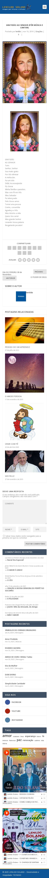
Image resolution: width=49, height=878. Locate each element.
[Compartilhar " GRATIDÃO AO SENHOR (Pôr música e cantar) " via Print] (29, 252)
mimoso (5, 740)
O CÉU (10, 580)
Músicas (18, 642)
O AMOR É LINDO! (14, 570)
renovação (28, 740)
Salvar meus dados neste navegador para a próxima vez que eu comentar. (22, 537)
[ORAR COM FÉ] (24, 421)
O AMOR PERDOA (13, 396)
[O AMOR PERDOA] (24, 373)
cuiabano (16, 736)
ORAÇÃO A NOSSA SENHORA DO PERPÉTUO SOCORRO (24, 589)
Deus (22, 736)
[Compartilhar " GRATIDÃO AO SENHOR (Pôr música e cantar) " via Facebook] (9, 247)
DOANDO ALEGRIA (12, 648)
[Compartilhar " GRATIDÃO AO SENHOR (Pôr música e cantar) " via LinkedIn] (34, 247)
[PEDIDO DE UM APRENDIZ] (24, 330)
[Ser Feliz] (24, 461)
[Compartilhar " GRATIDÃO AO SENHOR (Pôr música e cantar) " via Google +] (19, 247)
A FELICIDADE (12, 598)
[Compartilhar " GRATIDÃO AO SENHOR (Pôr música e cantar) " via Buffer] (39, 247)
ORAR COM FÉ (11, 444)
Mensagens (19, 633)
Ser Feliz (9, 476)
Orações (39, 31)
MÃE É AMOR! (13, 615)
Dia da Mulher (11, 665)
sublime (37, 740)
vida (42, 740)
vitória (5, 743)
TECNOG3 (17, 875)
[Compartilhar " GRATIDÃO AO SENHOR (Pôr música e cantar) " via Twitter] (14, 247)
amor (7, 735)
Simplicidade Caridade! (15, 683)
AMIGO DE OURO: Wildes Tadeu (18, 657)
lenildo (18, 31)
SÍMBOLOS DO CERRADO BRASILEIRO (20, 630)
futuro (39, 736)
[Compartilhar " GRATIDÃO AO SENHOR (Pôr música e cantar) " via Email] (24, 252)
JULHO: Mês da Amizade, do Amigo (22, 607)
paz (19, 740)
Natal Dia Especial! (15, 560)
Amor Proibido (11, 639)
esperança (30, 736)
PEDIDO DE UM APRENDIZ (17, 347)
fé (43, 736)
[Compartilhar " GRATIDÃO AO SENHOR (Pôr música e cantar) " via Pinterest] (29, 247)
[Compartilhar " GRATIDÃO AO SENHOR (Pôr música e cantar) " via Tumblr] (24, 247)
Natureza (12, 740)
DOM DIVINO (10, 674)
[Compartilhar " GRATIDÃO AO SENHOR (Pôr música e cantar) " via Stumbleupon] (19, 252)
